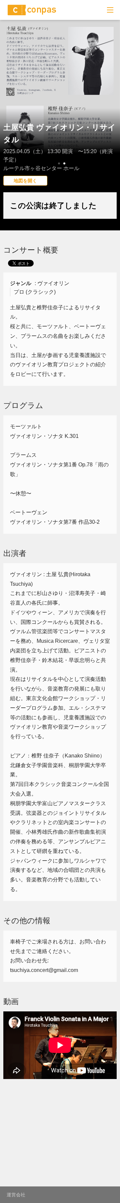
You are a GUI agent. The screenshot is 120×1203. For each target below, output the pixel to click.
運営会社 (16, 1194)
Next (111, 107)
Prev (8, 107)
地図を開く (25, 180)
